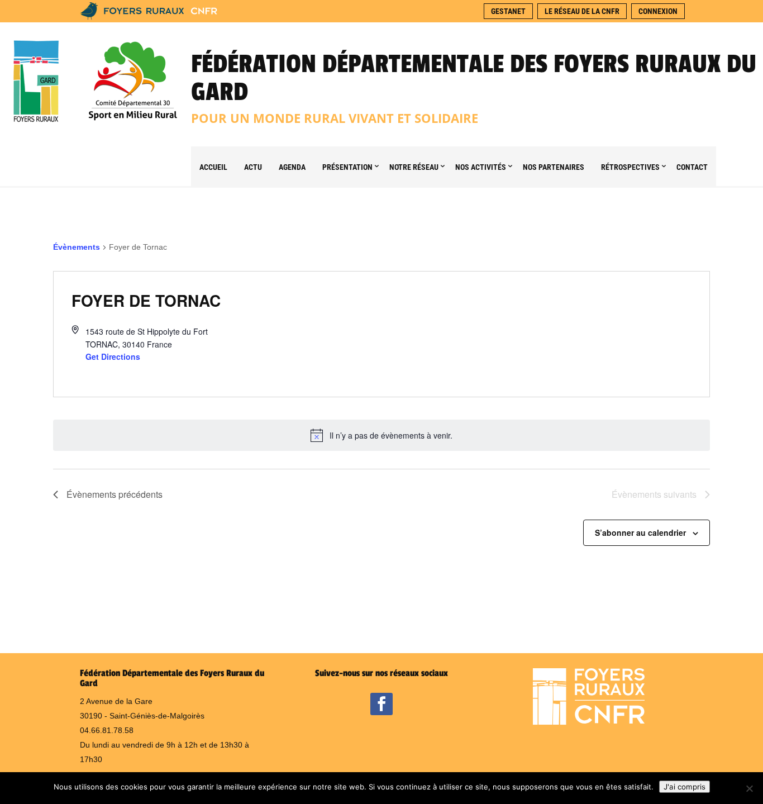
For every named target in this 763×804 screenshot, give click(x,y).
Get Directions (112, 356)
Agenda (292, 167)
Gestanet (508, 11)
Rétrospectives (630, 167)
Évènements (76, 246)
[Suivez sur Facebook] (381, 704)
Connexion (658, 11)
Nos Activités (480, 167)
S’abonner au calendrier (640, 532)
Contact (692, 167)
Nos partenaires (553, 167)
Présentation (347, 167)
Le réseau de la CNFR (582, 11)
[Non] (749, 788)
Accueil (213, 167)
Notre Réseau (413, 167)
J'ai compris (684, 786)
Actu (253, 167)
